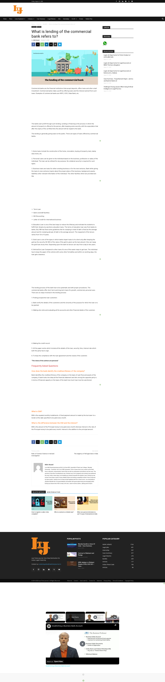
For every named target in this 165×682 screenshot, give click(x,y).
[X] (128, 1)
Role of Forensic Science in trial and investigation (43, 455)
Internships (66, 19)
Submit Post (89, 19)
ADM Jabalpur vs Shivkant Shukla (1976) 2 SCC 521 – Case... (86, 564)
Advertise (99, 580)
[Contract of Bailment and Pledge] (72, 554)
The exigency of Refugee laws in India (86, 454)
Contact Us (92, 580)
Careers (76, 580)
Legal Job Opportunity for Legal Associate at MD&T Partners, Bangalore (117, 64)
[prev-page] (33, 518)
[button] (162, 19)
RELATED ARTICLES (39, 492)
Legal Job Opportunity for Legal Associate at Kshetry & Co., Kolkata (117, 72)
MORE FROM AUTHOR (53, 492)
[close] (83, 674)
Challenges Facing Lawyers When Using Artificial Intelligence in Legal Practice (118, 88)
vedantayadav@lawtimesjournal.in (50, 564)
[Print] (55, 44)
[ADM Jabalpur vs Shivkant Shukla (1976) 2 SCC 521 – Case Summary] (72, 563)
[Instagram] (119, 1)
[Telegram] (125, 1)
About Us (69, 580)
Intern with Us (83, 580)
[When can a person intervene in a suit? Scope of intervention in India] (87, 503)
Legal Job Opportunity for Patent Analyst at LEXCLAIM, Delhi (117, 56)
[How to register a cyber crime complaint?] (42, 503)
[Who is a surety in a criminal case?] (64, 503)
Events (81, 19)
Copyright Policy (129, 580)
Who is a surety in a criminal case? (64, 512)
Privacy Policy (107, 580)
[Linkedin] (122, 1)
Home (5, 19)
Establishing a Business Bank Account (67, 626)
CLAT (73, 19)
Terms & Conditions (118, 580)
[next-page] (36, 518)
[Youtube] (132, 1)
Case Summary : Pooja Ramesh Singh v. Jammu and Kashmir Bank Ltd (118, 80)
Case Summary (41, 19)
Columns (30, 19)
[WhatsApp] (42, 44)
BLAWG (45, 24)
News (10, 19)
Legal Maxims (51, 19)
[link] (49, 626)
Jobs (59, 19)
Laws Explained (19, 19)
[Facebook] (116, 1)
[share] (115, 625)
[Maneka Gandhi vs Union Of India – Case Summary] (72, 545)
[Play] (95, 617)
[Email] (51, 44)
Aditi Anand (36, 40)
